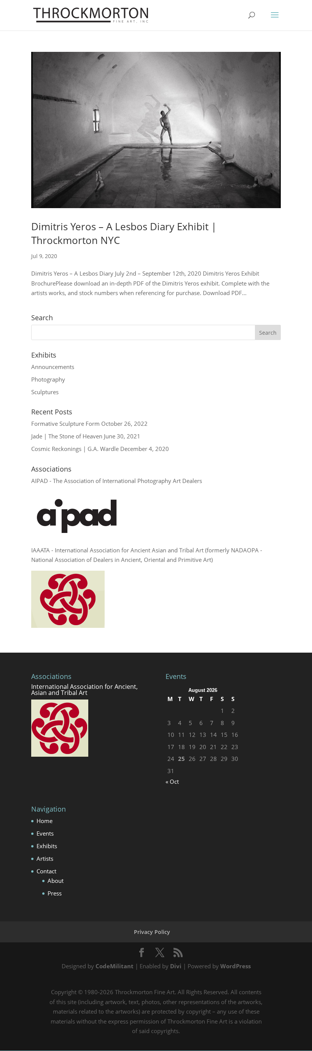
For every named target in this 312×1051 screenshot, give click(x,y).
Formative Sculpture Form (65, 423)
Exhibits (47, 846)
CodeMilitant (115, 966)
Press (55, 893)
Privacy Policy (152, 931)
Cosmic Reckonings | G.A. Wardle (75, 448)
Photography (48, 379)
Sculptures (45, 392)
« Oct (172, 781)
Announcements (52, 367)
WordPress (235, 966)
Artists (45, 858)
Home (45, 821)
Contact (46, 871)
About (56, 880)
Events (45, 833)
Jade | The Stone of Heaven (66, 436)
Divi (175, 966)
